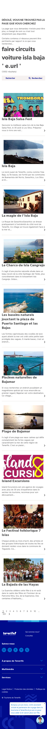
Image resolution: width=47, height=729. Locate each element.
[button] (35, 78)
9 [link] (30, 611)
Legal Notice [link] (7, 689)
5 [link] (17, 611)
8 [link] (27, 611)
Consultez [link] (29, 636)
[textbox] (16, 78)
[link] (23, 112)
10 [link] (35, 611)
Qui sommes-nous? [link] (32, 632)
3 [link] (10, 611)
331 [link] (4, 614)
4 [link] (13, 611)
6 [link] (20, 611)
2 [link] (6, 611)
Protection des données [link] (23, 689)
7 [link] (23, 611)
